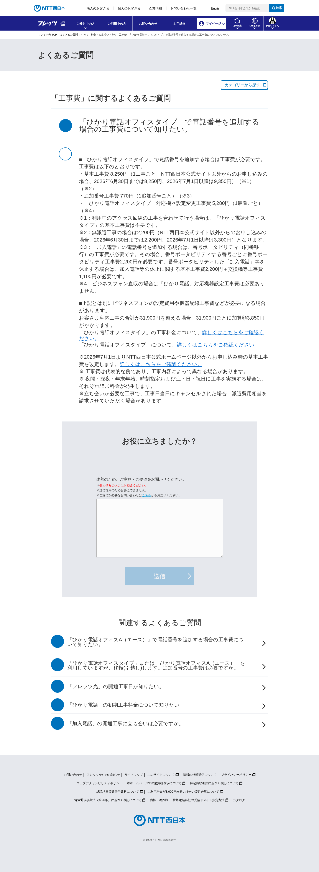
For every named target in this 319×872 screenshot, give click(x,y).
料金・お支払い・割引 (104, 34)
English (216, 8)
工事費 (123, 34)
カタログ (239, 800)
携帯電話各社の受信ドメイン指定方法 (198, 800)
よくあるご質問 (69, 34)
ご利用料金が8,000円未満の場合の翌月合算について (183, 791)
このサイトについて (161, 774)
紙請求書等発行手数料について (117, 791)
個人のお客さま (129, 8)
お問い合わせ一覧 (184, 8)
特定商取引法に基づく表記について (214, 783)
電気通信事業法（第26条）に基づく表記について (107, 800)
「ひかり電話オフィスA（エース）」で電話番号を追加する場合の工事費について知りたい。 (155, 642)
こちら (146, 495)
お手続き (179, 23)
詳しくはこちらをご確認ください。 (218, 345)
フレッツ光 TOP (47, 34)
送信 (159, 576)
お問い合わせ (148, 23)
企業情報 (155, 8)
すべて (85, 34)
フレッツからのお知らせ (103, 774)
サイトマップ (134, 774)
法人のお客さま (98, 8)
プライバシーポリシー (236, 774)
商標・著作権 (159, 800)
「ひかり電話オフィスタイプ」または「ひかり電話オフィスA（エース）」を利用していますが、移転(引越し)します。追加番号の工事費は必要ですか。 (156, 665)
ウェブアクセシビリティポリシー (99, 783)
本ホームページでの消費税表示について (154, 783)
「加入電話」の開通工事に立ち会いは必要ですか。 (125, 723)
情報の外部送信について (200, 774)
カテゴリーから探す (242, 85)
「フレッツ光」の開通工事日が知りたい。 (115, 686)
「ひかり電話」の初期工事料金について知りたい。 (125, 705)
